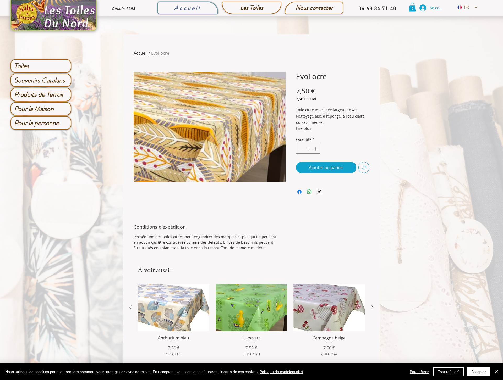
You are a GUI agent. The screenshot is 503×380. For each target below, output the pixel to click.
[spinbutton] (308, 148)
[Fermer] (497, 371)
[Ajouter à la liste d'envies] (363, 167)
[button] (412, 7)
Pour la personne (36, 123)
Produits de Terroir (39, 94)
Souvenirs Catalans (39, 80)
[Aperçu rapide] (173, 307)
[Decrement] (300, 148)
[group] (251, 320)
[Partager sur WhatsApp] (309, 192)
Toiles (21, 66)
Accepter (478, 371)
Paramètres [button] (419, 371)
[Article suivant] (372, 307)
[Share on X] (319, 192)
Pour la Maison (34, 109)
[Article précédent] (130, 307)
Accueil (140, 53)
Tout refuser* (448, 371)
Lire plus (303, 128)
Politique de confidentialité (281, 371)
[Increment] (316, 148)
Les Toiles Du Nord (69, 16)
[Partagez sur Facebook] (299, 192)
